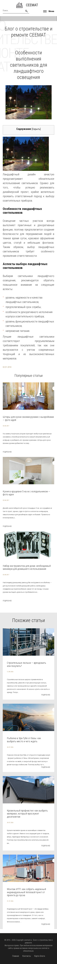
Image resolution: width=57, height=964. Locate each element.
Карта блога (39, 956)
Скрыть (36, 129)
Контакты (26, 956)
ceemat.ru (28, 940)
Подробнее (7, 452)
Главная (15, 956)
